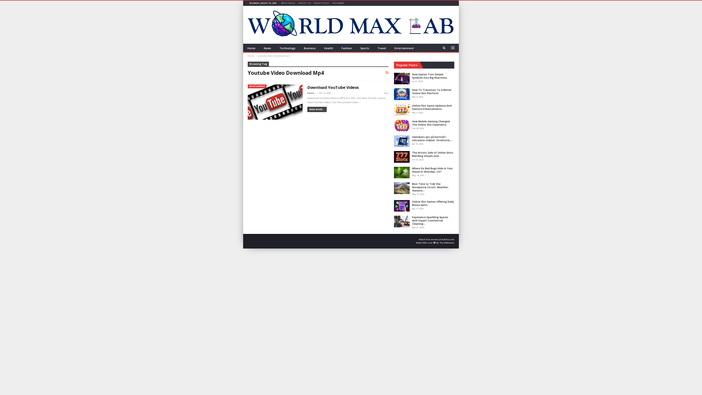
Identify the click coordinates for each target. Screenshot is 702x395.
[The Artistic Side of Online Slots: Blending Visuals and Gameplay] (402, 157)
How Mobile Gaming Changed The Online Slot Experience (431, 123)
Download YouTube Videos (333, 87)
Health (328, 48)
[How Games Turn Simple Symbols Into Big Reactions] (402, 78)
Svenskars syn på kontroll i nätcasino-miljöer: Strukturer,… (432, 138)
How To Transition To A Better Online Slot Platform (432, 91)
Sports (364, 48)
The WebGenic (446, 242)
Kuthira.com (448, 239)
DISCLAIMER (338, 3)
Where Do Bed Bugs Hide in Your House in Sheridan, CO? (432, 170)
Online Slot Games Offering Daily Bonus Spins (433, 203)
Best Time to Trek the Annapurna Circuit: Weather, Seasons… (430, 187)
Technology (287, 48)
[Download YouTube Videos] (275, 102)
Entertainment (404, 48)
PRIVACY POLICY (322, 3)
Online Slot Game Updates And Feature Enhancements (432, 107)
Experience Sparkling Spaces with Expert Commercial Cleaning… (430, 220)
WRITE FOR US (288, 3)
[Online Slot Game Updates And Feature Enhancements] (402, 110)
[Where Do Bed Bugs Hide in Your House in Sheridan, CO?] (402, 172)
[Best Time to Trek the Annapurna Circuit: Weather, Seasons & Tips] (402, 188)
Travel (382, 48)
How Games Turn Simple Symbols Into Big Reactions (429, 76)
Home (251, 48)
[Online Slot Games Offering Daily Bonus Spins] (402, 206)
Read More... (317, 109)
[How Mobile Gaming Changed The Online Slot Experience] (402, 125)
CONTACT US (304, 3)
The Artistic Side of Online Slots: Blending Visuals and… (433, 154)
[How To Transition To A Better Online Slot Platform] (402, 94)
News (267, 48)
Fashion (346, 48)
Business (310, 48)
